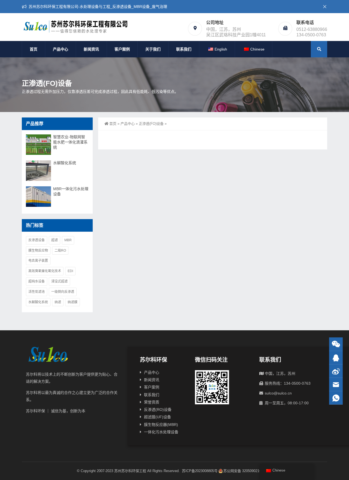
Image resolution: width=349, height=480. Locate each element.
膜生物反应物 (38, 250)
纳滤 (58, 302)
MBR (68, 240)
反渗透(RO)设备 (158, 409)
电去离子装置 (38, 261)
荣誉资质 (151, 402)
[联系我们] (336, 357)
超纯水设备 (36, 281)
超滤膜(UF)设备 (157, 417)
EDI (70, 271)
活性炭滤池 (36, 292)
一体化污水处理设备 (161, 432)
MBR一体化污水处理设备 (70, 191)
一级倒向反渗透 (62, 292)
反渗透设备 (36, 240)
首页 (33, 49)
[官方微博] (336, 371)
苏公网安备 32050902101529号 (247, 471)
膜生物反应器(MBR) (161, 424)
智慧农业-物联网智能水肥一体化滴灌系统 (70, 142)
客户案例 (122, 49)
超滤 (54, 240)
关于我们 (153, 49)
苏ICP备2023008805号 (200, 471)
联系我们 (183, 49)
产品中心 (60, 49)
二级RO (60, 250)
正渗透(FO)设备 (151, 124)
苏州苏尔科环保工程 (130, 471)
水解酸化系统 (64, 163)
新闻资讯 (91, 49)
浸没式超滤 (59, 281)
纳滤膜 (72, 302)
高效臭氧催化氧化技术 (44, 271)
